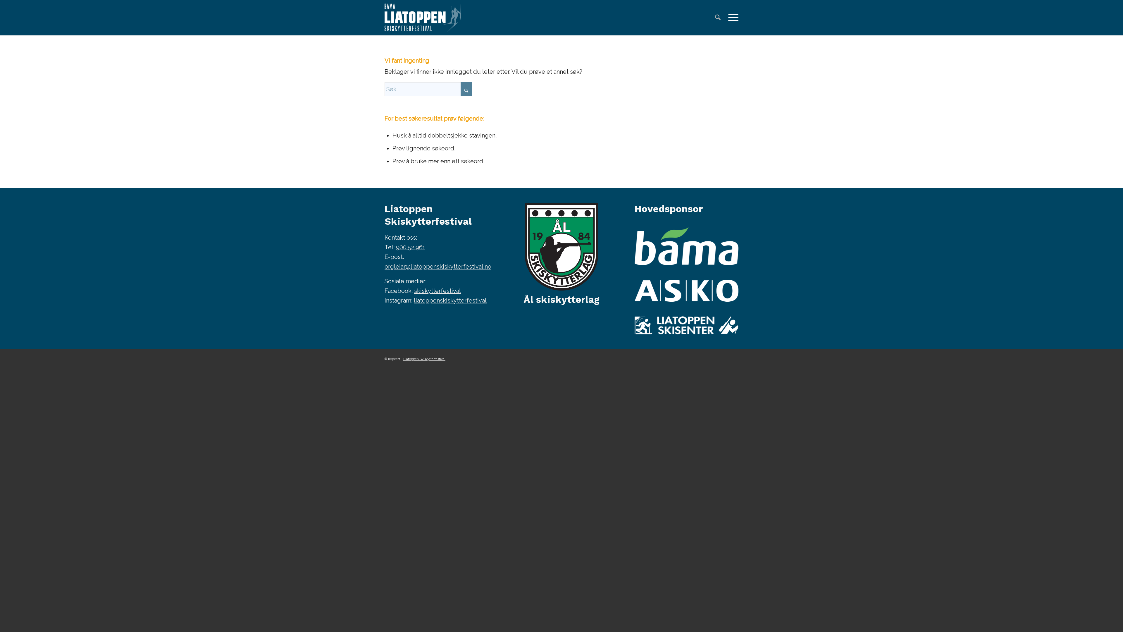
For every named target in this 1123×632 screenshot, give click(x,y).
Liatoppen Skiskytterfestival (424, 359)
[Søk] (717, 17)
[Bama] (686, 246)
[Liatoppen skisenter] (686, 325)
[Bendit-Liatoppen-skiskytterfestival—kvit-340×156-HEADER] (423, 17)
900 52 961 (410, 247)
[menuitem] (717, 17)
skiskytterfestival (437, 290)
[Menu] (731, 17)
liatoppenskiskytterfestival (450, 300)
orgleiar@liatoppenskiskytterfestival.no (438, 266)
